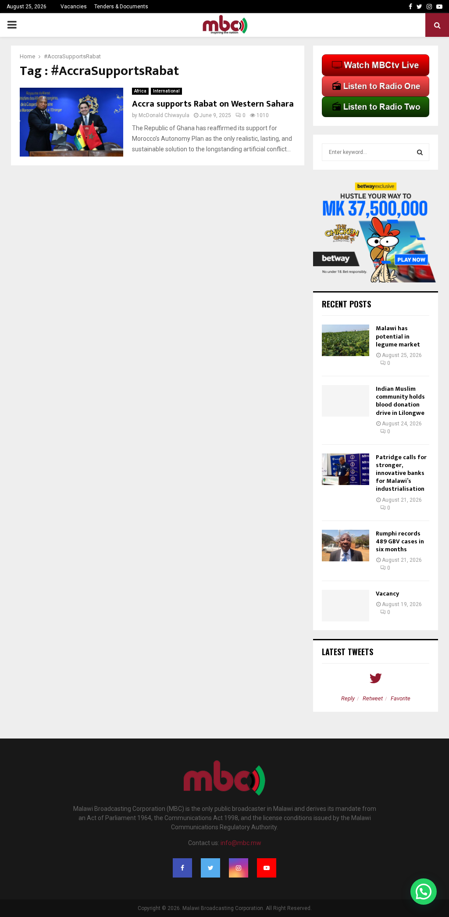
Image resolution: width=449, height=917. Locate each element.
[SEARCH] (419, 152)
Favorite (400, 698)
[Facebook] (182, 868)
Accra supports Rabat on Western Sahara (213, 103)
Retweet (373, 698)
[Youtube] (266, 868)
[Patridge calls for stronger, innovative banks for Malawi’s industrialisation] (345, 469)
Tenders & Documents (121, 7)
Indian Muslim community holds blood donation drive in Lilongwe (400, 401)
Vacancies (74, 7)
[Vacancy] (345, 605)
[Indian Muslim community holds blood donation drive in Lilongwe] (345, 401)
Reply (348, 698)
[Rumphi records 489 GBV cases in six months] (345, 545)
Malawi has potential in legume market (398, 336)
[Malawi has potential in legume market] (345, 340)
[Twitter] (210, 868)
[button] (423, 891)
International (166, 91)
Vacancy (387, 594)
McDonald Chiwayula (164, 115)
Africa (140, 91)
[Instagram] (238, 868)
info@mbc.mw (241, 842)
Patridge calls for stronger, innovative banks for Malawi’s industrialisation (401, 473)
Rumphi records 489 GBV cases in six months (400, 541)
